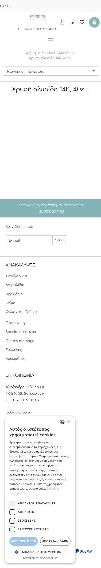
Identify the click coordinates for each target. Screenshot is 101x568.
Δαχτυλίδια (15, 284)
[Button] (62, 22)
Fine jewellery (21, 149)
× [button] (68, 422)
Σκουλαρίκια (16, 275)
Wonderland (85, 149)
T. (7, 400)
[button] (39, 552)
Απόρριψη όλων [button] (55, 541)
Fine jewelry (16, 322)
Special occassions (22, 331)
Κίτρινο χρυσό (25, 171)
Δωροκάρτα (16, 358)
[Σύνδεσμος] (37, 22)
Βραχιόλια (14, 293)
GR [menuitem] (9, 5)
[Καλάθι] (93, 22)
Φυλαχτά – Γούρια (21, 311)
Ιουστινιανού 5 (18, 412)
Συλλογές (14, 349)
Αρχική (30, 52)
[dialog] (40, 489)
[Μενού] (50, 38)
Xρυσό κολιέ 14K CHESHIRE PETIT (75, 156)
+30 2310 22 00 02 (24, 400)
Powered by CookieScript (40, 558)
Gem (35, 149)
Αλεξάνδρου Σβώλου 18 (25, 386)
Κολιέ (10, 302)
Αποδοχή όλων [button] (23, 541)
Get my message (20, 340)
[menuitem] (2, 5)
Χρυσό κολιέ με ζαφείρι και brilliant (26, 156)
